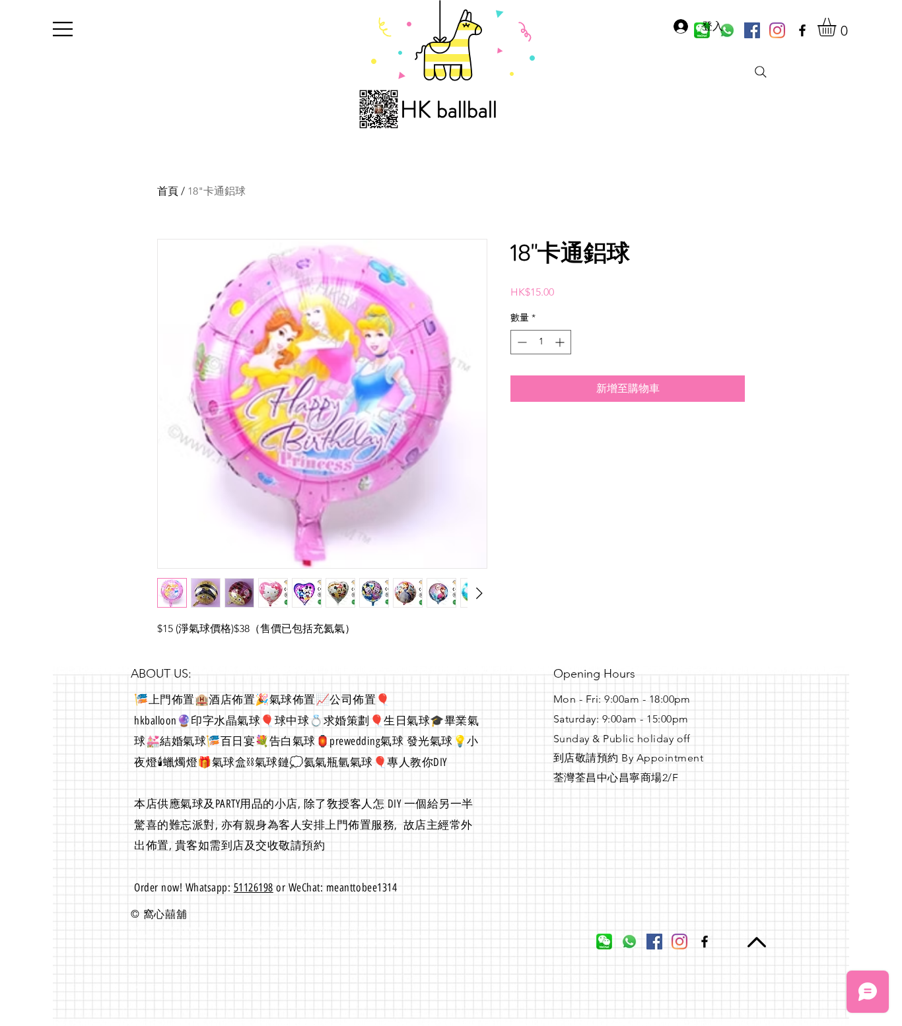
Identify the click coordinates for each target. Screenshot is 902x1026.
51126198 (253, 887)
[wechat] (604, 941)
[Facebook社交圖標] (752, 30)
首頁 (167, 191)
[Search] (761, 72)
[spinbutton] (541, 342)
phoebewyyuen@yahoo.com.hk (165, 958)
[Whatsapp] (629, 941)
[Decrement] (520, 342)
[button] (63, 29)
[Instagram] (777, 30)
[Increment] (561, 342)
